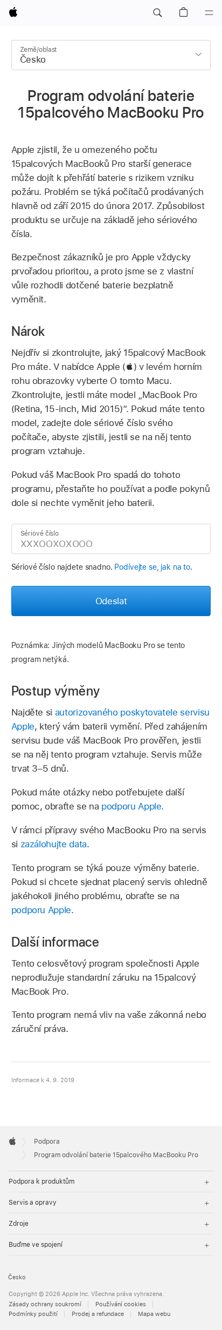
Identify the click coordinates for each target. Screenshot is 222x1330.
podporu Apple (131, 806)
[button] (157, 13)
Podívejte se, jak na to (152, 567)
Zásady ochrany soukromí (45, 1304)
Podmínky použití (33, 1314)
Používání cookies (120, 1304)
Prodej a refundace (98, 1314)
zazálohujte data (53, 844)
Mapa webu (154, 1314)
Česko (17, 1277)
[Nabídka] (209, 13)
